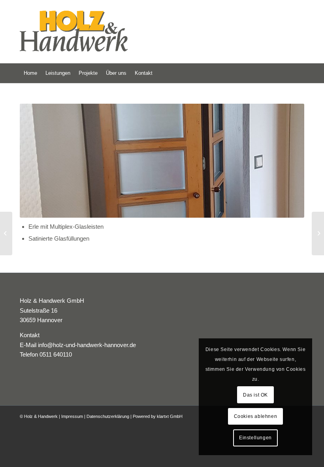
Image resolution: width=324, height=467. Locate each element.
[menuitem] (30, 73)
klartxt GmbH (170, 416)
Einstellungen (255, 437)
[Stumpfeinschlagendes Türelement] (318, 233)
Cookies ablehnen (255, 416)
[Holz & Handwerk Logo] (87, 31)
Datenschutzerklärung (108, 416)
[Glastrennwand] (6, 233)
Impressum (72, 416)
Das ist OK (255, 395)
